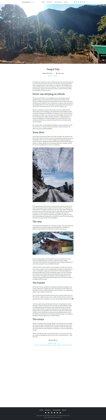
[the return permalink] (32, 319)
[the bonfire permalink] (32, 282)
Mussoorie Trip (52, 343)
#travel (55, 76)
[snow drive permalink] (32, 132)
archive (49, 2)
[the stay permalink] (32, 221)
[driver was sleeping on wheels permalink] (32, 94)
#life (49, 76)
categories (58, 2)
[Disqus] (53, 360)
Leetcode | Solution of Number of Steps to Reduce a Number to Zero (53, 345)
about (66, 2)
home (43, 2)
